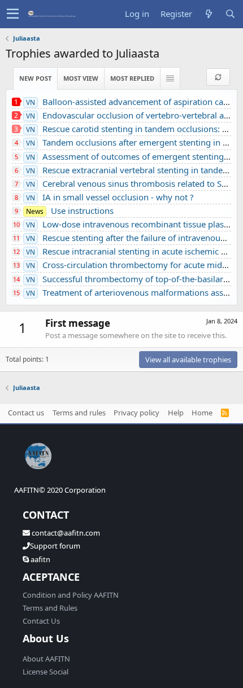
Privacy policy (136, 412)
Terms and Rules (50, 608)
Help (176, 412)
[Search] (230, 13)
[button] (12, 14)
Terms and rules (79, 412)
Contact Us (41, 621)
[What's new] (208, 13)
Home (202, 412)
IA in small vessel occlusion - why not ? (110, 197)
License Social (45, 672)
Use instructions (70, 210)
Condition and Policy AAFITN (71, 595)
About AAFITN (46, 659)
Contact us (26, 412)
